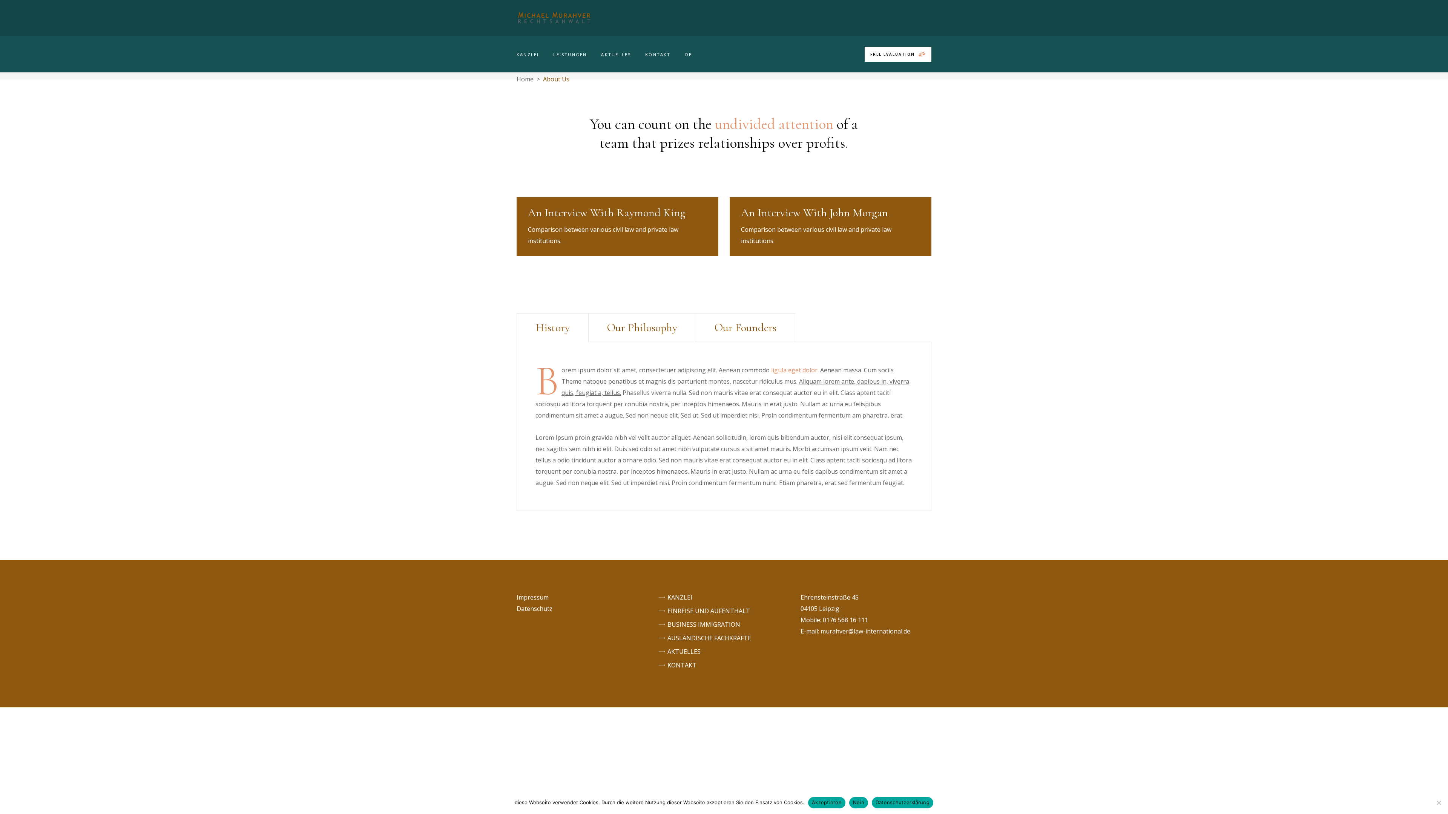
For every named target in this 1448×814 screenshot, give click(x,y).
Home (525, 79)
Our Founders (745, 328)
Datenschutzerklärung (903, 802)
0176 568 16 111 (845, 620)
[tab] (553, 327)
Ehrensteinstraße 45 (830, 597)
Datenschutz (534, 608)
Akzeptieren (827, 802)
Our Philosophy (642, 328)
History (552, 328)
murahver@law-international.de (865, 631)
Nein (858, 802)
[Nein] (1438, 802)
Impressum (533, 597)
